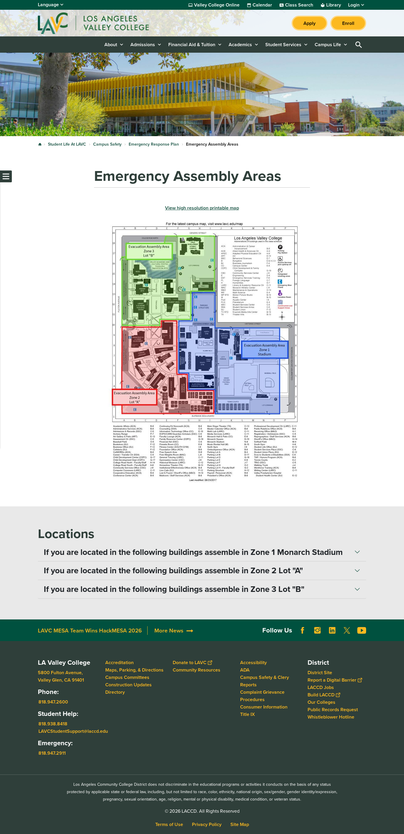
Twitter (346, 630)
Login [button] (354, 5)
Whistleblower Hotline (331, 717)
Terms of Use (169, 824)
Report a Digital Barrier (332, 680)
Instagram (317, 630)
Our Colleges (321, 702)
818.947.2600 (53, 701)
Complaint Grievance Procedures (262, 696)
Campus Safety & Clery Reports (264, 681)
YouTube (361, 630)
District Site (320, 672)
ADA (245, 669)
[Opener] (398, 635)
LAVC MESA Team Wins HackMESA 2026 (90, 630)
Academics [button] (240, 44)
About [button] (110, 44)
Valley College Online (217, 5)
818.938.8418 (52, 723)
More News (168, 630)
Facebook (302, 630)
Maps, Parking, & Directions (134, 669)
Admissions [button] (142, 44)
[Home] (102, 23)
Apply (309, 23)
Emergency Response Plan (154, 144)
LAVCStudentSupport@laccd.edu (73, 731)
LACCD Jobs (321, 687)
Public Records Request (333, 709)
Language (48, 4)
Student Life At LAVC (67, 144)
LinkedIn (332, 630)
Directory (115, 692)
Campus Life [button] (328, 44)
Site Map (239, 824)
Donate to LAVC (189, 662)
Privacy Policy (207, 824)
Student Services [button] (283, 44)
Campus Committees (127, 677)
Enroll (348, 23)
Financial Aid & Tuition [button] (191, 44)
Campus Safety (107, 144)
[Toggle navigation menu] (6, 176)
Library (333, 5)
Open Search (358, 44)
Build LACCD (321, 694)
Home (40, 144)
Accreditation (119, 662)
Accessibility (253, 662)
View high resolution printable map (202, 208)
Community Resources (196, 669)
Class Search (299, 5)
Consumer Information (263, 706)
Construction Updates (128, 684)
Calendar (262, 5)
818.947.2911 (52, 753)
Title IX (247, 714)
